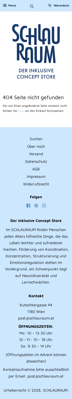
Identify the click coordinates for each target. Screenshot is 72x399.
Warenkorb (61, 5)
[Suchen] (31, 6)
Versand (36, 153)
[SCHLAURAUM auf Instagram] (44, 206)
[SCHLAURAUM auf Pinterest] (36, 206)
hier (20, 110)
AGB (36, 169)
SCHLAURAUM (55, 390)
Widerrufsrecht (36, 184)
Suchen (36, 138)
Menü (12, 5)
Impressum (36, 176)
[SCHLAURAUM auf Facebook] (28, 206)
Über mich (36, 146)
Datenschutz (36, 161)
